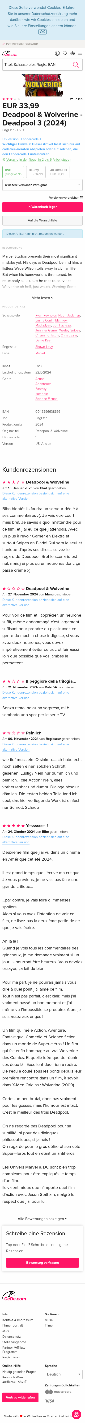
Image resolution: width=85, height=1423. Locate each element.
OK (42, 31)
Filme (49, 1325)
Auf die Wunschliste (42, 220)
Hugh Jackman (69, 315)
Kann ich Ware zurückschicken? (14, 1379)
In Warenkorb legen (42, 207)
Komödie (41, 394)
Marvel (40, 353)
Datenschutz (11, 1337)
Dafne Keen (43, 340)
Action (40, 379)
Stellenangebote (14, 1342)
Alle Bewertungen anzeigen (41, 1219)
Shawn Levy (44, 347)
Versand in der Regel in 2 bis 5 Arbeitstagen (38, 160)
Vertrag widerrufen (20, 1397)
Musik (49, 1320)
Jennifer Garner (46, 330)
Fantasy (41, 389)
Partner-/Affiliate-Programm (14, 1350)
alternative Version (16, 499)
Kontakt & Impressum (17, 1320)
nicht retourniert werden (47, 234)
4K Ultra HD (58, 172)
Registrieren (11, 1357)
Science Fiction (46, 399)
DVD (13, 172)
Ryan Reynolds (46, 315)
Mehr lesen (41, 298)
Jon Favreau (62, 325)
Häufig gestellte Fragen (19, 1372)
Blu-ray (36, 172)
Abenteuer (43, 384)
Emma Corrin (44, 320)
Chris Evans (69, 335)
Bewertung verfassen (42, 1263)
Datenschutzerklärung (49, 13)
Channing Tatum (47, 335)
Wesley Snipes (69, 330)
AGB (5, 1331)
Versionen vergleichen (64, 198)
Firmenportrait (12, 1325)
